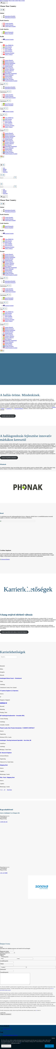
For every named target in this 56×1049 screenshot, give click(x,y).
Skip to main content (13, 0)
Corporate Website (7, 1029)
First (2, 958)
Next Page (9, 789)
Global (2, 84)
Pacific (2, 108)
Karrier (4, 170)
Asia (2, 115)
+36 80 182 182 (3, 821)
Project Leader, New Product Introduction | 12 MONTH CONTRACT (17, 728)
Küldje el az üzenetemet (6, 1014)
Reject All (49, 1046)
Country (3, 967)
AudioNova (9, 408)
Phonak (54, 407)
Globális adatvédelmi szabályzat (10, 1035)
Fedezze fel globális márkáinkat (9, 457)
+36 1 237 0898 (3, 873)
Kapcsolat (5, 172)
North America (4, 92)
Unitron (2, 408)
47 (4, 789)
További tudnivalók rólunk (8, 416)
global (3, 3)
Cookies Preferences (6, 1046)
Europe (2, 130)
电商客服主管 (3, 703)
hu (3, 156)
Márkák (4, 169)
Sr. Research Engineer (6, 752)
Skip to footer (21, 0)
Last (18, 958)
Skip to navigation (4, 0)
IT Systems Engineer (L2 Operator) (9, 690)
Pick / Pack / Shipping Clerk (7, 777)
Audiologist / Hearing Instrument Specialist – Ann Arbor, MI (15, 740)
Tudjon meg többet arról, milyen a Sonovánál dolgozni (14, 632)
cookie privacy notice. (15, 1043)
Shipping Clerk (4, 765)
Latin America (4, 101)
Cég (4, 168)
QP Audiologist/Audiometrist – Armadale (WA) (12, 715)
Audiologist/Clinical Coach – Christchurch (11, 678)
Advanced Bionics (18, 408)
